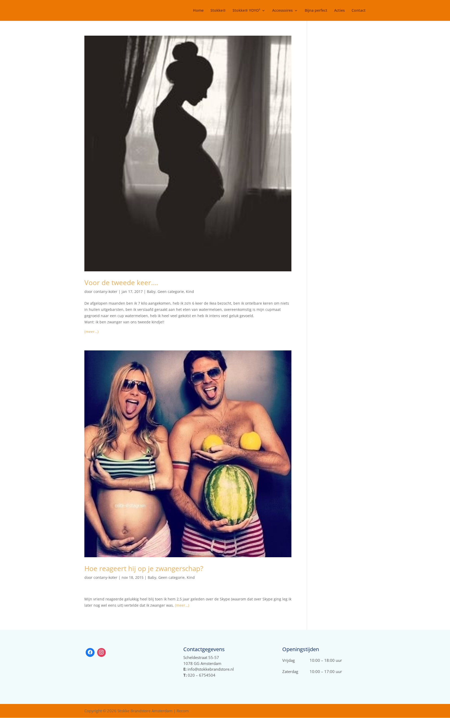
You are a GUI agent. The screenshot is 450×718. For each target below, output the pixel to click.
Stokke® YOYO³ (246, 11)
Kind (190, 291)
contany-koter (105, 291)
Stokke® (218, 11)
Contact (359, 11)
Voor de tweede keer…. (121, 282)
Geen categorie (171, 291)
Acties (339, 11)
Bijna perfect (316, 11)
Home (198, 11)
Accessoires (282, 11)
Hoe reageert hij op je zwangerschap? (143, 568)
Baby (151, 291)
